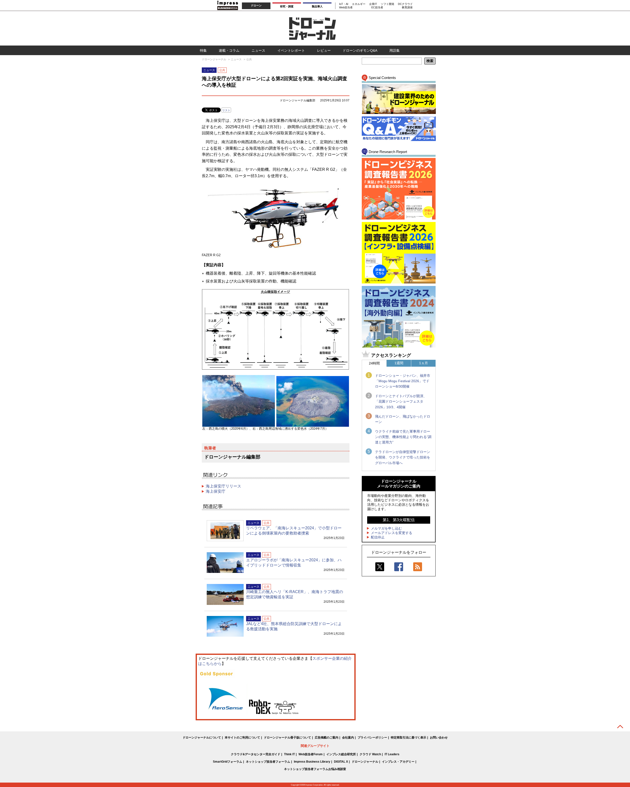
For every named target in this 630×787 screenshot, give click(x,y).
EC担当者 (377, 7)
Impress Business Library (312, 761)
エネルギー (358, 3)
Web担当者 (346, 7)
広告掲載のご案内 (326, 737)
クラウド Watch (370, 754)
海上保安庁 (215, 491)
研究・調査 (287, 6)
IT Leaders (392, 754)
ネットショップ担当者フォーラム (268, 761)
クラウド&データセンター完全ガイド (255, 754)
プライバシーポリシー (372, 737)
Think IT (289, 754)
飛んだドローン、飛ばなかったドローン (402, 419)
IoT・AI (343, 3)
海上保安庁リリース (223, 486)
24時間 (374, 363)
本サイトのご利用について (242, 737)
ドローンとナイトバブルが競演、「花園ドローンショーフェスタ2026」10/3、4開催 (401, 401)
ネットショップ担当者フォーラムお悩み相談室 (315, 769)
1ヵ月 (423, 363)
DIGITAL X (341, 761)
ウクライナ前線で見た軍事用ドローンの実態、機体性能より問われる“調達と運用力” (403, 436)
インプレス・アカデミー (398, 761)
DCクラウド (405, 3)
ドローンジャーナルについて (202, 737)
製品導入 (317, 6)
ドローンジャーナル (365, 761)
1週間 (398, 363)
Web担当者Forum (311, 754)
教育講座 (407, 7)
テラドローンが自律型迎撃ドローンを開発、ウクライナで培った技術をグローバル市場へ (402, 457)
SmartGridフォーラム (227, 761)
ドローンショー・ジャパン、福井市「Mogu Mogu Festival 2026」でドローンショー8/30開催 (402, 381)
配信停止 (378, 537)
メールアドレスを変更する (391, 533)
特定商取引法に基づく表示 (408, 737)
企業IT (373, 3)
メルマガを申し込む (386, 528)
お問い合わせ (439, 737)
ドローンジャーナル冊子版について (287, 737)
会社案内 (348, 737)
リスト (226, 110)
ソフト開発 (387, 3)
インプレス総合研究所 (341, 754)
